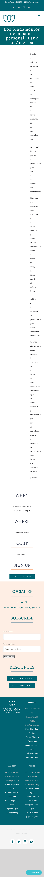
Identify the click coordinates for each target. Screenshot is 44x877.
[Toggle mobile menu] (39, 15)
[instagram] (26, 602)
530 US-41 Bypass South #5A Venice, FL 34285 (32, 776)
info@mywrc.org (33, 2)
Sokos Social (20, 833)
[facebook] (18, 602)
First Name (8, 631)
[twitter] (22, 602)
